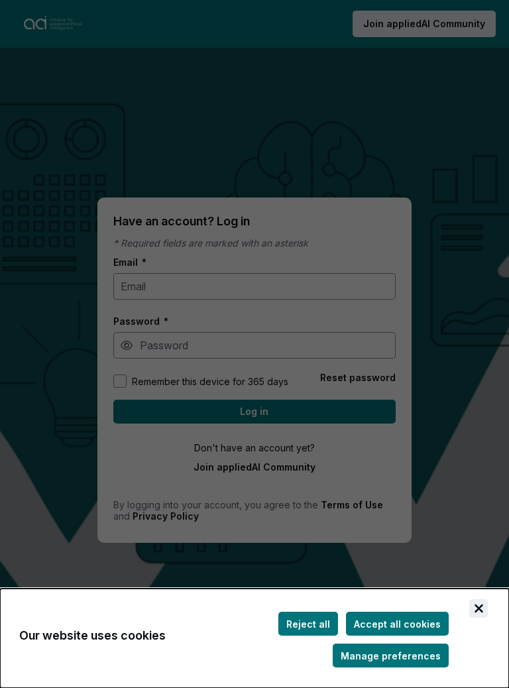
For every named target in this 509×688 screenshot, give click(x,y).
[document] (254, 638)
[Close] (478, 608)
